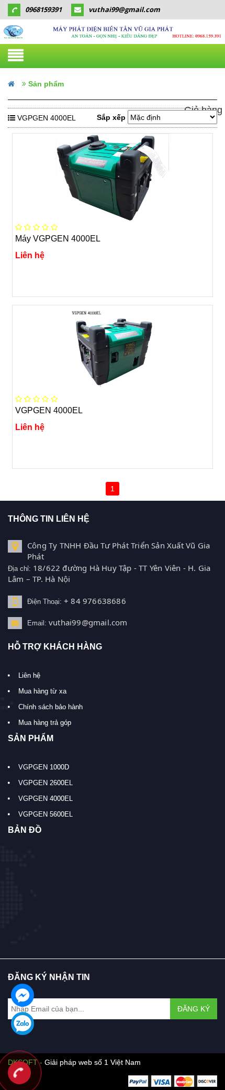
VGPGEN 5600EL (45, 814)
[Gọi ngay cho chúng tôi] (19, 1074)
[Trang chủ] (112, 31)
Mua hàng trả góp (44, 722)
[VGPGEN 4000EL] (112, 349)
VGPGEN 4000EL (45, 798)
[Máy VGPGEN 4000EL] (112, 178)
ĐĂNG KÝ (193, 1009)
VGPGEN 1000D (43, 767)
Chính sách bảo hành (50, 707)
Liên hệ (29, 675)
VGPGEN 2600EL (45, 783)
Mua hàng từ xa (42, 691)
